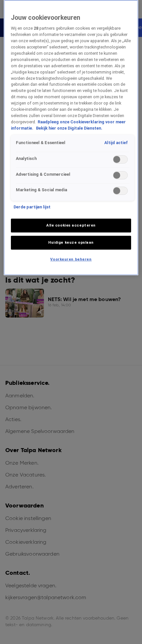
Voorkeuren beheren (70, 259)
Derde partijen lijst (32, 206)
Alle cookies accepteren (71, 225)
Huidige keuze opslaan (71, 242)
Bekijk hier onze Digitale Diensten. (69, 128)
